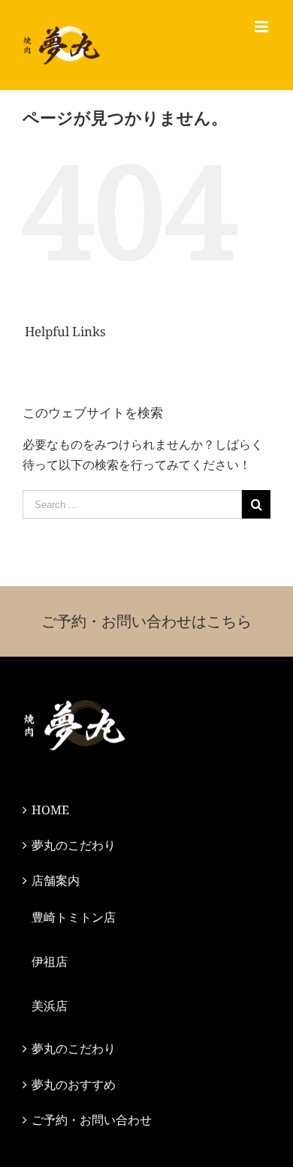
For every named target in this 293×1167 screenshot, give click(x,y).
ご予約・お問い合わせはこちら (146, 621)
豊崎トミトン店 (74, 917)
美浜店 (50, 1005)
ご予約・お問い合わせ (92, 1119)
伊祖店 (50, 961)
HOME (50, 810)
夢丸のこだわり (74, 845)
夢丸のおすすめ (74, 1084)
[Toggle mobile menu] (262, 27)
